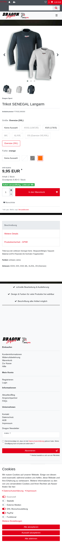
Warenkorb (7, 360)
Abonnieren (30, 450)
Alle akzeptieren (31, 527)
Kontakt (5, 414)
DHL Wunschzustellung (17, 509)
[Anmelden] (10, 2)
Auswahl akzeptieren (31, 532)
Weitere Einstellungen (12, 521)
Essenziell (11, 497)
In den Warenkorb (37, 192)
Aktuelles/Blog (8, 395)
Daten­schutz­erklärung (13, 491)
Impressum (7, 423)
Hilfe (4, 366)
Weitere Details (11, 233)
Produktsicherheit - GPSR (16, 242)
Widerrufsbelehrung (11, 357)
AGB (4, 420)
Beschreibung (10, 225)
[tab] (31, 225)
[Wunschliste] (46, 2)
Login (4, 382)
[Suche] (56, 8)
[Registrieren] (14, 2)
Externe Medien (14, 505)
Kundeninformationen (12, 354)
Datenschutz (8, 417)
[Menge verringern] (11, 194)
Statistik (10, 501)
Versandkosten (23, 209)
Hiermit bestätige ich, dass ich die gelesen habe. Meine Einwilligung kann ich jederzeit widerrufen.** (32, 442)
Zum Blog (3, 1)
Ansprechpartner (9, 398)
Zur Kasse (7, 363)
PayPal (10, 513)
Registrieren (7, 379)
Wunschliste (10, 203)
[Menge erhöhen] (11, 190)
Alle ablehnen (31, 538)
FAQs (4, 401)
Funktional (11, 517)
